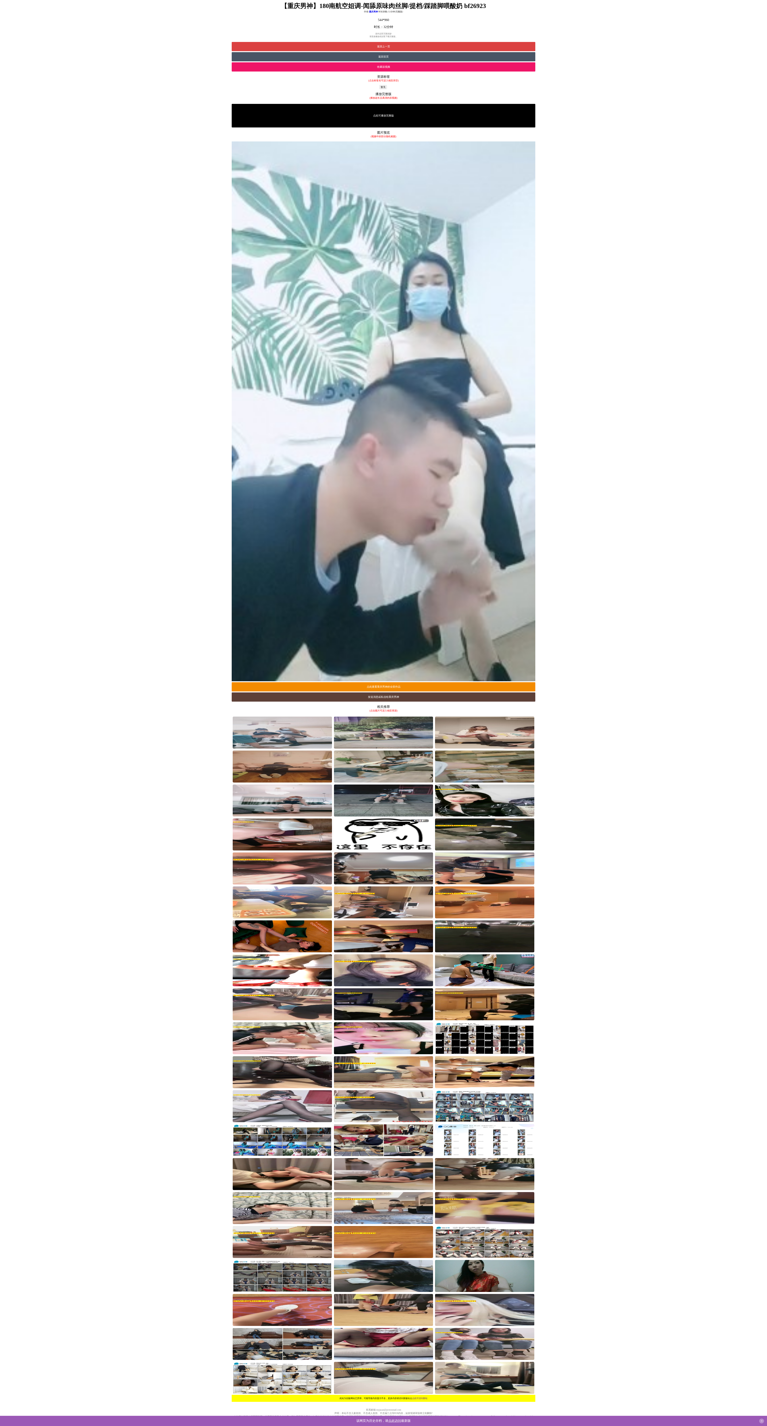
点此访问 (394, 1420)
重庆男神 (373, 11)
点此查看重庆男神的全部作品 (383, 686)
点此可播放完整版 (383, 115)
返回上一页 (383, 46)
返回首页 (383, 56)
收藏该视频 (383, 66)
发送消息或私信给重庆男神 (383, 696)
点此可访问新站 (419, 1398)
